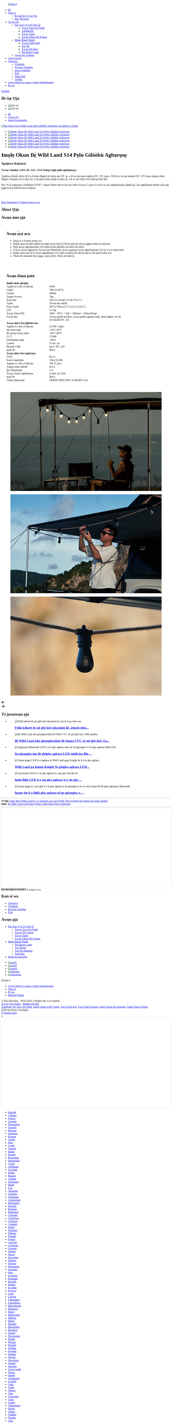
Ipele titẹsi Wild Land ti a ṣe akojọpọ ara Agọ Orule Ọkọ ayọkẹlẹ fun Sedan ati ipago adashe (59, 801)
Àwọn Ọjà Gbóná (10, 1003)
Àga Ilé (25, 46)
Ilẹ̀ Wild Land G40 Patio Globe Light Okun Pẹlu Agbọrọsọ (39, 804)
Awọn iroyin (15, 58)
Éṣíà (17, 73)
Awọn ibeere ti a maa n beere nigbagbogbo (31, 82)
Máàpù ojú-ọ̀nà (31, 1003)
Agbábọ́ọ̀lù (27, 31)
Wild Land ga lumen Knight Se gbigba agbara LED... (52, 767)
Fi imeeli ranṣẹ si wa (29, 202)
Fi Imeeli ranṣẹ (9, 1012)
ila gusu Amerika (24, 67)
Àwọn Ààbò (28, 34)
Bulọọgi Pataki (16, 995)
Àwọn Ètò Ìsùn (30, 49)
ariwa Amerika (22, 70)
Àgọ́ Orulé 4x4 (68, 1006)
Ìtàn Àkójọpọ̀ (22, 18)
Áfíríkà (18, 79)
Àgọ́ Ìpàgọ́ (20, 947)
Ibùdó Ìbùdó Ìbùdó (25, 40)
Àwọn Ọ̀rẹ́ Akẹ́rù (24, 932)
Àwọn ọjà (13, 21)
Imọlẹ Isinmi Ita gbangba (112, 1006)
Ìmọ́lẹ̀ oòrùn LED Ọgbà (46, 1006)
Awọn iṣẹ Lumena (24, 55)
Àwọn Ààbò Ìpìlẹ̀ (31, 43)
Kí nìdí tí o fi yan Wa (26, 15)
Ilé (9, 9)
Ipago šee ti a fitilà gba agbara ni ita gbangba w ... (49, 792)
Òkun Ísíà (20, 76)
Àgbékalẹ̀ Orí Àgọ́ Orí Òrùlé (16, 1006)
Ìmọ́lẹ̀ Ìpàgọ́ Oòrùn (137, 1006)
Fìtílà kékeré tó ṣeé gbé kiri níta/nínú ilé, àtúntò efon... (52, 727)
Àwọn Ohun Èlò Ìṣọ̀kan (34, 37)
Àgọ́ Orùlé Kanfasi (88, 1006)
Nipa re (12, 12)
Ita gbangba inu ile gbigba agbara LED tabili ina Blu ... (53, 753)
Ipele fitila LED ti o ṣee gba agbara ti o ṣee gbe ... (48, 780)
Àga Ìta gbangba (23, 950)
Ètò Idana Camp (30, 52)
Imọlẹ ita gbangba (17, 120)
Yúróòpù (19, 64)
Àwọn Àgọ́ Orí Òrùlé (33, 28)
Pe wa (11, 85)
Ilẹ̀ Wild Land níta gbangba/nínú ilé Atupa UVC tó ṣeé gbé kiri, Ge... (62, 741)
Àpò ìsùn (20, 953)
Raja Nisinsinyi (9, 202)
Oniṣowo (13, 61)
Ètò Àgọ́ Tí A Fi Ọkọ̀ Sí (27, 25)
